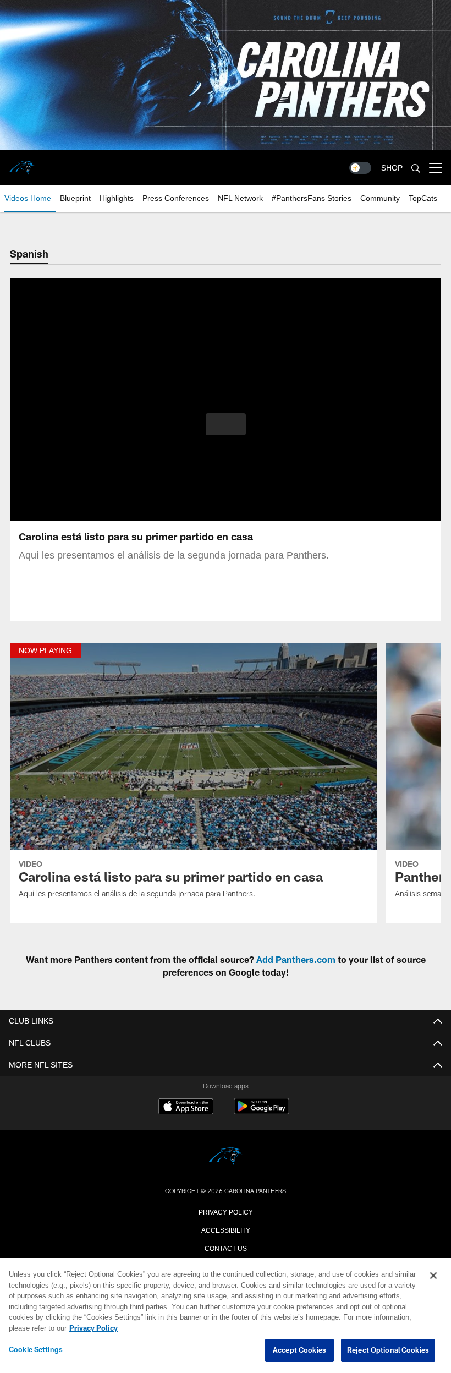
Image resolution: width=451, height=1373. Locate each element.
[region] (225, 1316)
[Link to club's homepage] (22, 163)
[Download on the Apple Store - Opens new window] (186, 1107)
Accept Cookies (299, 1350)
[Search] (415, 168)
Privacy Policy (225, 1211)
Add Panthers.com (296, 959)
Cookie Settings (36, 1349)
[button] (226, 424)
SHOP (392, 168)
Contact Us (225, 1247)
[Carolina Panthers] (225, 1158)
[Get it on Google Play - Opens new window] (261, 1111)
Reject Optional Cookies (388, 1350)
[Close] (433, 1276)
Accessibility (225, 1229)
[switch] (360, 168)
